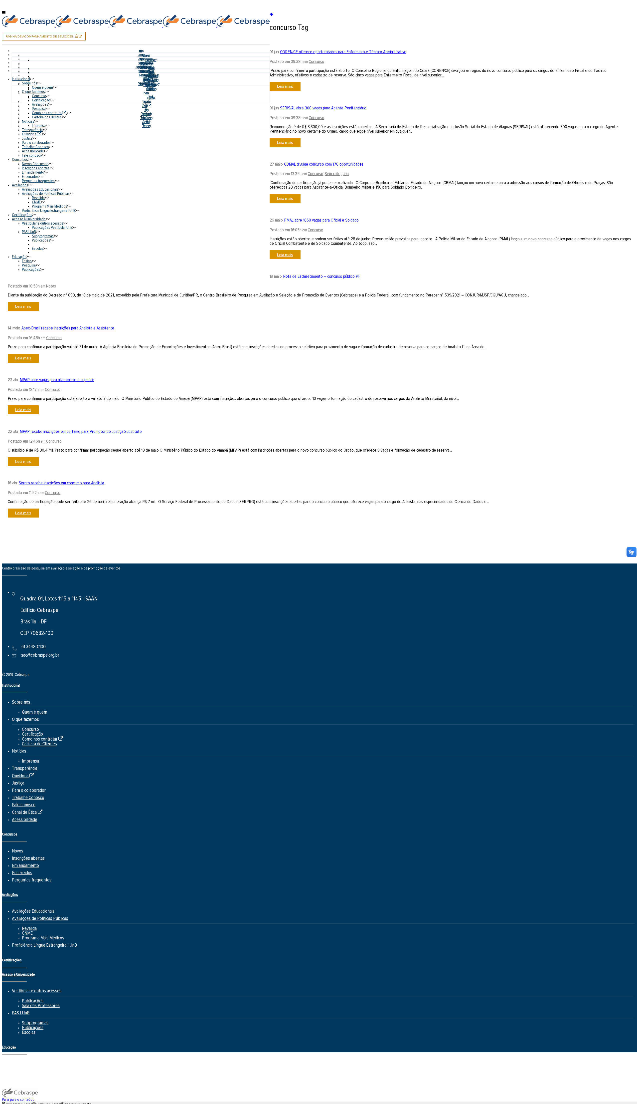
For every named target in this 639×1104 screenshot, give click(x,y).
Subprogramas (35, 1023)
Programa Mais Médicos (43, 938)
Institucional (11, 685)
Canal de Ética (27, 812)
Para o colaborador (29, 790)
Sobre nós (21, 702)
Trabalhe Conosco (28, 797)
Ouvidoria (23, 776)
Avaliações (10, 895)
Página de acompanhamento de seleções (46, 37)
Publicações (32, 1001)
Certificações (12, 960)
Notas (51, 286)
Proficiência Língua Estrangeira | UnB (44, 945)
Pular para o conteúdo (18, 1100)
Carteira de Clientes (39, 744)
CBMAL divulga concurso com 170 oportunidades (323, 164)
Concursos (9, 834)
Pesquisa (20, 1071)
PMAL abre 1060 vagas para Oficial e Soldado (321, 220)
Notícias (19, 751)
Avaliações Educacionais (33, 911)
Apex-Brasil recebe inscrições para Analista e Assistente (67, 328)
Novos (17, 851)
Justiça (18, 783)
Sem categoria (337, 174)
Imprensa (30, 761)
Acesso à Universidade (18, 974)
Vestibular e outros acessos (36, 991)
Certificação (32, 734)
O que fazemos (25, 719)
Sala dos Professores (41, 1005)
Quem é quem (34, 712)
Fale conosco (23, 805)
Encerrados (22, 872)
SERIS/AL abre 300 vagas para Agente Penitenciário (323, 108)
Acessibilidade (24, 819)
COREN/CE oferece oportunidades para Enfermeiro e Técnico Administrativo (343, 52)
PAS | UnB (20, 1013)
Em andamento (25, 865)
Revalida (29, 928)
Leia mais (285, 86)
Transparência (24, 768)
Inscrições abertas (28, 858)
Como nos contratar (42, 739)
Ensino (18, 1064)
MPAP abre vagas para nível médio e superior (57, 380)
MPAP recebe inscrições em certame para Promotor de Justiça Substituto (81, 431)
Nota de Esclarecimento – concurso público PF (321, 276)
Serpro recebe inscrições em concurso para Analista (61, 483)
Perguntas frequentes (31, 880)
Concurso (316, 61)
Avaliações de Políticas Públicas (40, 918)
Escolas (28, 1032)
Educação (9, 1047)
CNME (27, 933)
